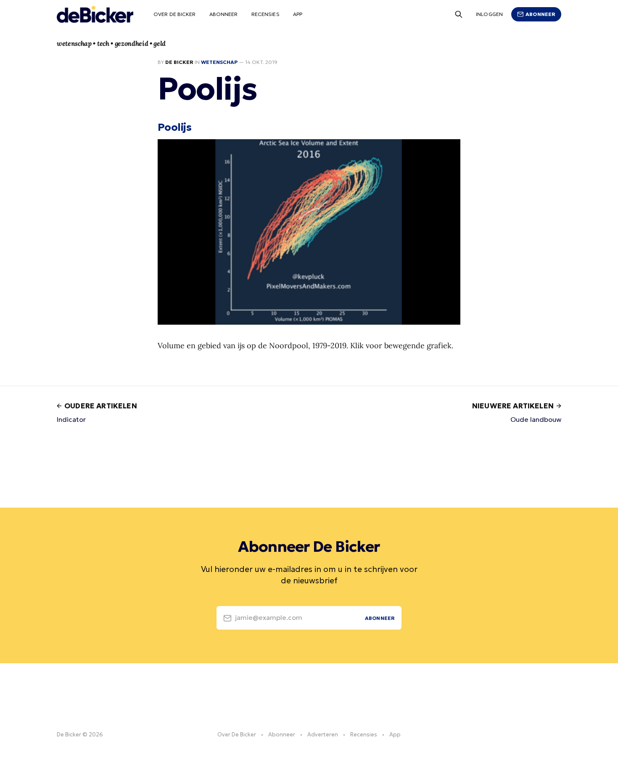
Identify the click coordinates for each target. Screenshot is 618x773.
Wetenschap (219, 62)
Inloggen (489, 14)
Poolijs (174, 127)
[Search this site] (458, 14)
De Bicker (179, 62)
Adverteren (322, 734)
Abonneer (223, 14)
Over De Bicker (174, 14)
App (297, 14)
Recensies (265, 14)
